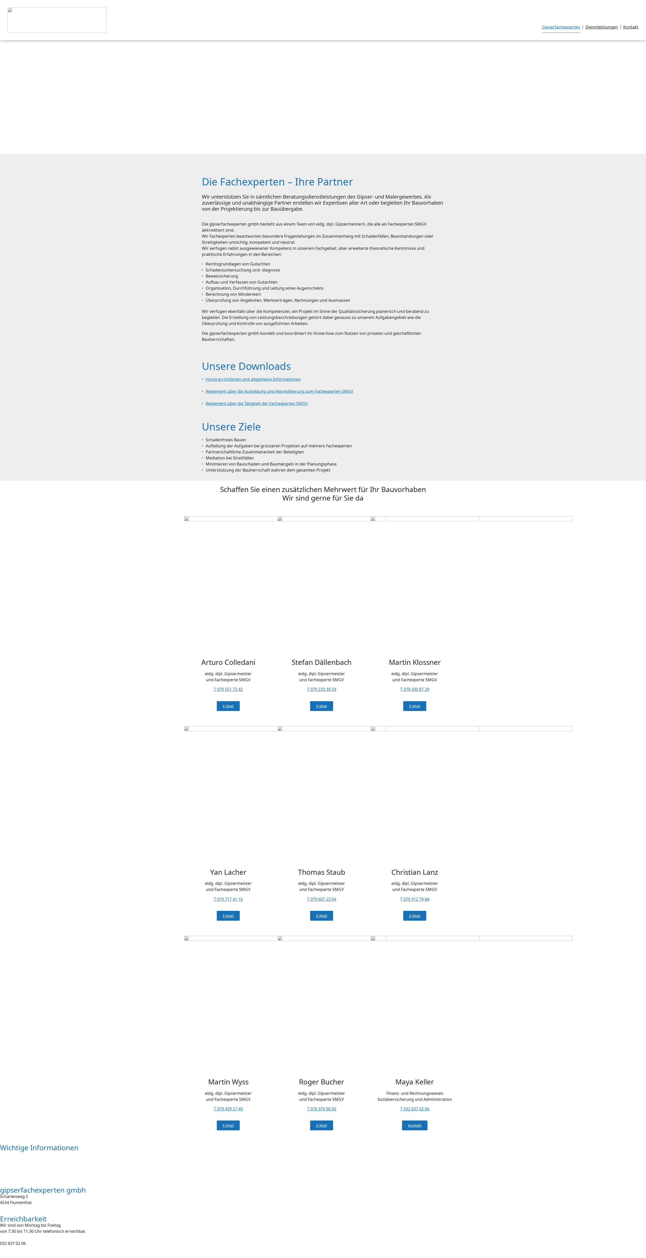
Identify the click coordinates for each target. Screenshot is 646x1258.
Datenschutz (12, 1164)
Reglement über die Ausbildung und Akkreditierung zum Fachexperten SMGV (279, 391)
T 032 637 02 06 (414, 1109)
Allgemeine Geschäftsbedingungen (33, 1173)
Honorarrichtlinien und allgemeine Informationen (253, 379)
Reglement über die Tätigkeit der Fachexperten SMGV (257, 403)
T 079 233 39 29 (321, 689)
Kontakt (630, 27)
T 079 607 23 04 (321, 899)
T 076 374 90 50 (321, 1109)
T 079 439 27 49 (228, 1109)
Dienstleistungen (601, 27)
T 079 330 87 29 (414, 689)
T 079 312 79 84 (414, 899)
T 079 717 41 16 (228, 899)
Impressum (11, 1154)
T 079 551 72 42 (228, 689)
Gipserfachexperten (561, 27)
